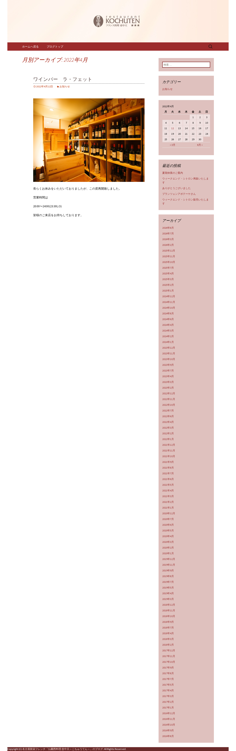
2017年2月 (168, 701)
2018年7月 (168, 627)
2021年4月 (168, 490)
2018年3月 (168, 639)
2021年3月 (168, 496)
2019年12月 (168, 559)
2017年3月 (168, 696)
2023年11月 (168, 353)
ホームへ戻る (30, 46)
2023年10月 (168, 359)
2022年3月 (168, 427)
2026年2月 (168, 245)
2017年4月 (168, 690)
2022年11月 (168, 399)
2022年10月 (168, 404)
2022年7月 (168, 410)
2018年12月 (168, 604)
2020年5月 (168, 530)
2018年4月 (168, 633)
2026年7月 (168, 233)
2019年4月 (168, 593)
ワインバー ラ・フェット (62, 79)
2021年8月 (168, 467)
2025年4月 (168, 273)
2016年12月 (168, 713)
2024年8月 (168, 313)
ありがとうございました (176, 188)
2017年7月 (168, 679)
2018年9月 (168, 621)
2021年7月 (168, 473)
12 (172, 128)
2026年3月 (168, 239)
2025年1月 (168, 290)
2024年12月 (168, 296)
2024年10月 (168, 307)
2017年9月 (168, 667)
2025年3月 (168, 279)
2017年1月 (168, 707)
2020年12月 (168, 513)
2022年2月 (168, 433)
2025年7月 (168, 267)
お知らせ (65, 86)
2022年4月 (168, 422)
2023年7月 (168, 370)
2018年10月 (168, 616)
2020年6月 (168, 524)
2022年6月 (168, 416)
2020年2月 (168, 547)
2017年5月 (168, 684)
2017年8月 (168, 673)
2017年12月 (168, 650)
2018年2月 (168, 644)
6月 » (200, 144)
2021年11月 (168, 450)
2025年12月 (168, 250)
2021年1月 (168, 507)
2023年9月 (168, 364)
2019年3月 (168, 599)
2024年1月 (168, 342)
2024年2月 (168, 336)
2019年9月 (168, 570)
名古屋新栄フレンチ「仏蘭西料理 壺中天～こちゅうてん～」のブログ (62, 749)
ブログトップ (55, 46)
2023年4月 (168, 376)
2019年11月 (168, 564)
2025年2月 (168, 285)
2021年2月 (168, 502)
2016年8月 (168, 736)
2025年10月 (168, 262)
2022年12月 (168, 393)
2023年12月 (168, 347)
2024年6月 (168, 319)
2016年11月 (168, 719)
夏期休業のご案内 (172, 172)
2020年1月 (168, 553)
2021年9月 (168, 462)
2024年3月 (168, 330)
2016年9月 (168, 730)
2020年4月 (168, 536)
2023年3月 (168, 382)
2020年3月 (168, 542)
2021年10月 (168, 456)
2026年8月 (168, 227)
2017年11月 (168, 656)
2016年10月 (168, 724)
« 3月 (172, 144)
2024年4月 (168, 324)
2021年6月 (168, 479)
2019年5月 (168, 587)
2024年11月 (168, 302)
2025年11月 (168, 256)
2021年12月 (168, 444)
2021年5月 (168, 484)
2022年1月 (168, 439)
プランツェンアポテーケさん (179, 193)
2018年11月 (168, 610)
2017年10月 (168, 661)
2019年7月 (168, 582)
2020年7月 (168, 519)
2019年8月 (168, 576)
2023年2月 (168, 387)
